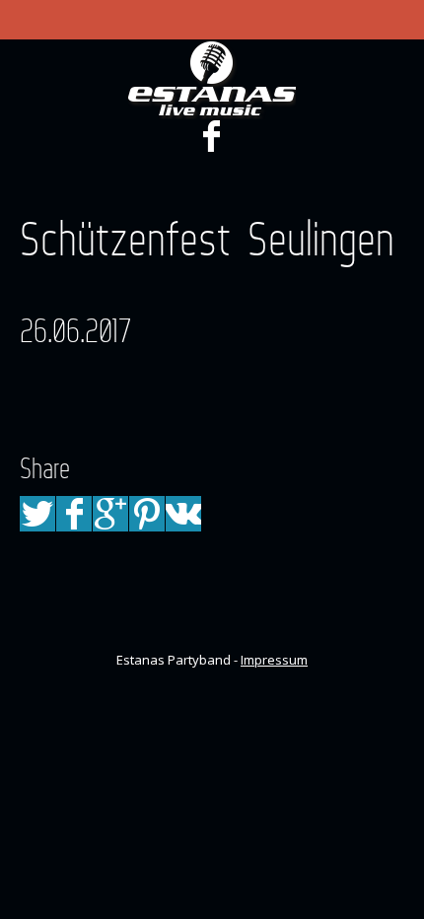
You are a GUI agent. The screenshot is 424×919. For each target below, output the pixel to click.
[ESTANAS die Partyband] (212, 79)
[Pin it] (147, 513)
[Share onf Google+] (110, 513)
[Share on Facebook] (74, 513)
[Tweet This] (37, 513)
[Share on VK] (183, 513)
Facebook (211, 136)
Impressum (274, 660)
